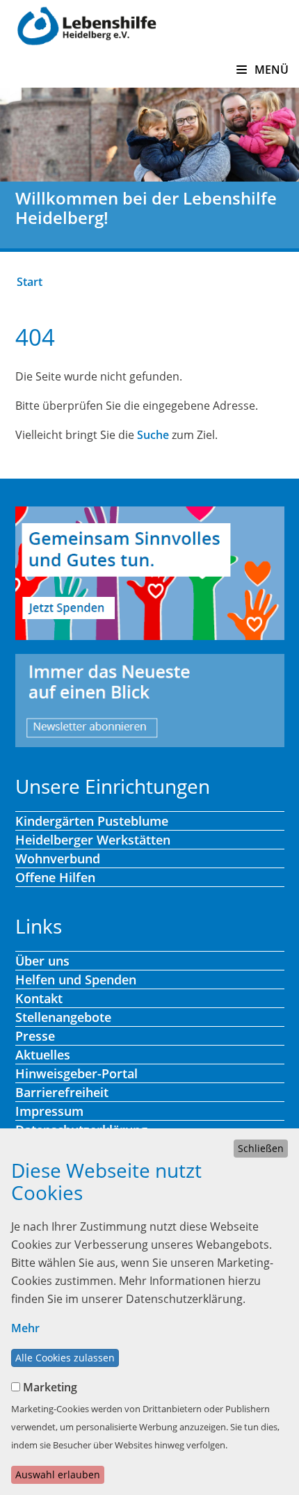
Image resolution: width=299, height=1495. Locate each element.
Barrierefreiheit (61, 1092)
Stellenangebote (63, 1017)
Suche (153, 434)
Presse (35, 1036)
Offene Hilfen (55, 877)
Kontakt (39, 998)
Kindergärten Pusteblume (91, 821)
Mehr (25, 1328)
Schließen (261, 1148)
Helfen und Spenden (75, 979)
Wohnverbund (57, 858)
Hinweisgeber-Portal (76, 1073)
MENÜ (270, 69)
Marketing (50, 1387)
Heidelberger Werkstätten (92, 839)
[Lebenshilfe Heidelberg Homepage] (86, 24)
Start (29, 281)
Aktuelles (42, 1054)
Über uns (42, 960)
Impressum (49, 1111)
